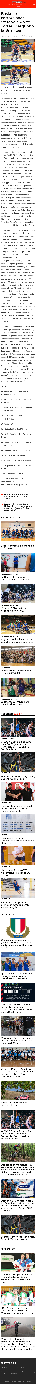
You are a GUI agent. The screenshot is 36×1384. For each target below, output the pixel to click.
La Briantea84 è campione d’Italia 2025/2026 (16, 672)
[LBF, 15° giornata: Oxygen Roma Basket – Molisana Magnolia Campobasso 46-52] (18, 1296)
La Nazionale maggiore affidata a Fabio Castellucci (16, 578)
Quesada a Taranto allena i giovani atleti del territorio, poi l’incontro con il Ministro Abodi (17, 944)
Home (7, 1381)
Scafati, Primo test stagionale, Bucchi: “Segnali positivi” (18, 777)
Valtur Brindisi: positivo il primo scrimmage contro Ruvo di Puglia (15, 905)
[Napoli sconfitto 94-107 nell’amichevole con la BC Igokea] (18, 855)
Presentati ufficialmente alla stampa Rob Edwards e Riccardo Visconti (17, 808)
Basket (18, 714)
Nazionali (12, 738)
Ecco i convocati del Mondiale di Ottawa (17, 547)
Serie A (11, 772)
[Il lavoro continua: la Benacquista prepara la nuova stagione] (18, 823)
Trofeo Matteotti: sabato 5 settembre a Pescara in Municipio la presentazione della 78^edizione (16, 1008)
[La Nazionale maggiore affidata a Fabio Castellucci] (18, 562)
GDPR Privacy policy (24, 1381)
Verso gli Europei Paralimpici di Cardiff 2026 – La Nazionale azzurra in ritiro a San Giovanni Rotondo (17, 1073)
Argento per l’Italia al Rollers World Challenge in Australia (17, 640)
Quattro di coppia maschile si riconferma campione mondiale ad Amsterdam (17, 976)
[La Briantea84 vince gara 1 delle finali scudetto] (18, 687)
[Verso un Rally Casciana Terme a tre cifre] (18, 1090)
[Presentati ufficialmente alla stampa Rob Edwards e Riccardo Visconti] (18, 791)
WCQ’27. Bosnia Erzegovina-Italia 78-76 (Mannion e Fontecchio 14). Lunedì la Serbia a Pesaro (16, 746)
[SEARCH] (34, 4)
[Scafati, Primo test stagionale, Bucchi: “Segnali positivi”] (18, 762)
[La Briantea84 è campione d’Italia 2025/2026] (18, 656)
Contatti (13, 1381)
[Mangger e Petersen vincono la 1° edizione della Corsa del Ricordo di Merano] (18, 1026)
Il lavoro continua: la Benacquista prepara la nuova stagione (17, 841)
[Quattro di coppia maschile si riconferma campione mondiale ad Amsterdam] (18, 961)
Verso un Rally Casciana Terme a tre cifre (14, 1103)
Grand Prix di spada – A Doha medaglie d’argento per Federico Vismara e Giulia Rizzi (17, 1278)
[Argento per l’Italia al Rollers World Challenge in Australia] (18, 624)
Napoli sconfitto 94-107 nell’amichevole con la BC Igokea (15, 873)
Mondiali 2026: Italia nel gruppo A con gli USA (14, 609)
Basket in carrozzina (10, 543)
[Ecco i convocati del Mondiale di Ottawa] (18, 531)
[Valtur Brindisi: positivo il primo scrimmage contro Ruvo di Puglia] (18, 888)
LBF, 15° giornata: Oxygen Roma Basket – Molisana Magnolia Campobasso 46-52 (17, 1310)
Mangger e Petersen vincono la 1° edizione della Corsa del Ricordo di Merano (17, 1040)
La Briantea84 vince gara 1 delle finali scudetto (15, 703)
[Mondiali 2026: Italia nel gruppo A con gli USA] (18, 593)
